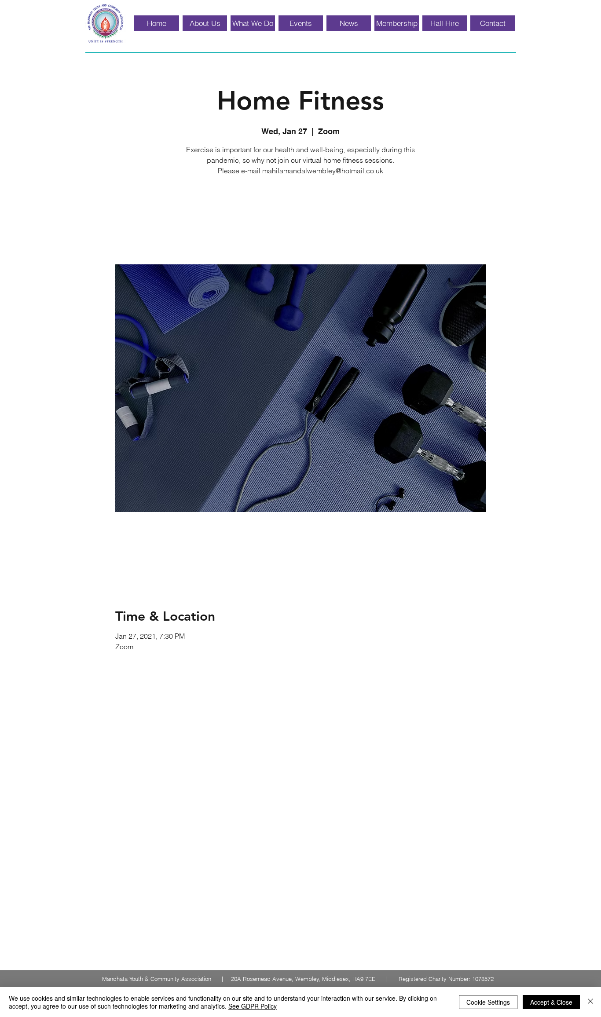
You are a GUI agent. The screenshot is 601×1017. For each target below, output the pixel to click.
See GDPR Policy (252, 1006)
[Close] (590, 1002)
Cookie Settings (488, 1002)
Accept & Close (551, 1002)
